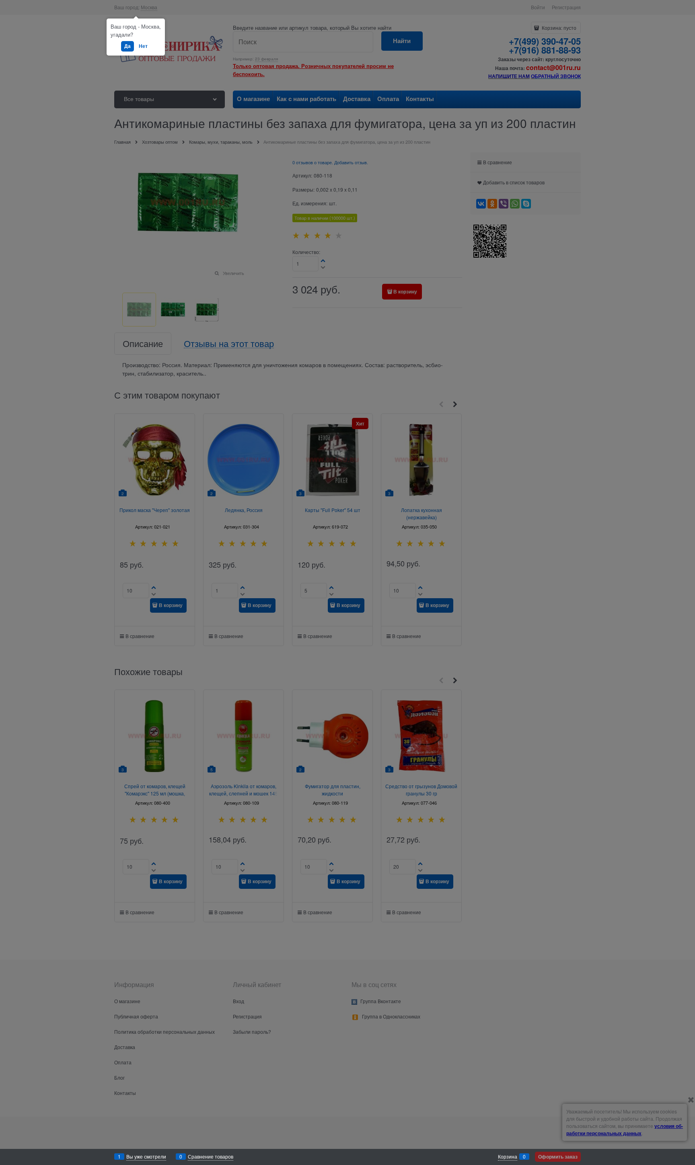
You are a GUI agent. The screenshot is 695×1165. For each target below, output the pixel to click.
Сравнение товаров (210, 1156)
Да (127, 46)
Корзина (507, 1156)
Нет (143, 46)
